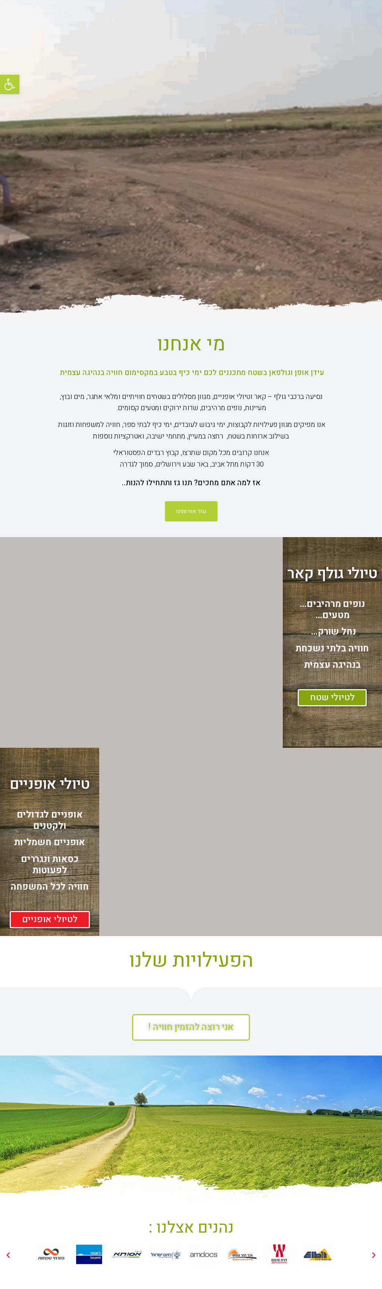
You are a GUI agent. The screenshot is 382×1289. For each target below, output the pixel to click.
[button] (9, 84)
